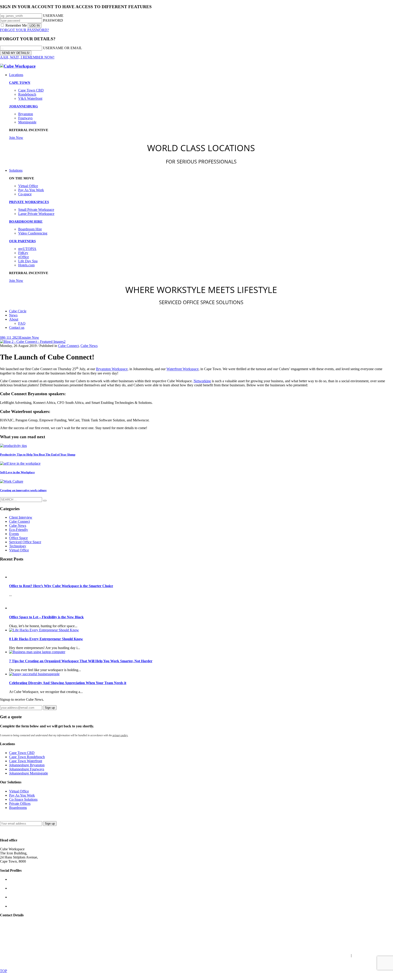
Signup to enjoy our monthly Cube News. (30, 815)
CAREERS (340, 955)
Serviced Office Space (25, 542)
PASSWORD (53, 20)
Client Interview (20, 517)
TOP (3, 971)
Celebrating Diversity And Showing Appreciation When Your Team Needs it (67, 683)
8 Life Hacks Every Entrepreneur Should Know (46, 639)
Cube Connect (68, 346)
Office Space (18, 538)
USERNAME (53, 16)
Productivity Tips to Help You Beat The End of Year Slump (37, 454)
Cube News (89, 346)
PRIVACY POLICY (285, 955)
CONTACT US (316, 955)
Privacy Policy (341, 963)
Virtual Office (19, 550)
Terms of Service (371, 963)
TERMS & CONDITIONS (218, 955)
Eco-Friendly (18, 530)
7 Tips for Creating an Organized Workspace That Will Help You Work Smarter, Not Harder (80, 661)
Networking (202, 381)
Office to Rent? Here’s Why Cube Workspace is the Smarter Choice (61, 586)
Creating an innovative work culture (23, 490)
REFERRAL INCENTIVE (373, 955)
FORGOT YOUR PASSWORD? (24, 30)
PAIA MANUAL (254, 955)
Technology (17, 546)
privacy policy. (120, 735)
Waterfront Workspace (182, 369)
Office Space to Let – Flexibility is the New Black (46, 617)
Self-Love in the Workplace (17, 472)
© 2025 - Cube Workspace (19, 948)
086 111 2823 (10, 932)
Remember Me (16, 25)
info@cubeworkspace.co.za (20, 924)
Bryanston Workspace (112, 369)
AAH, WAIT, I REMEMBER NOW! (27, 57)
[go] (45, 500)
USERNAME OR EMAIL (62, 48)
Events (14, 534)
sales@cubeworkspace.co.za (20, 928)
